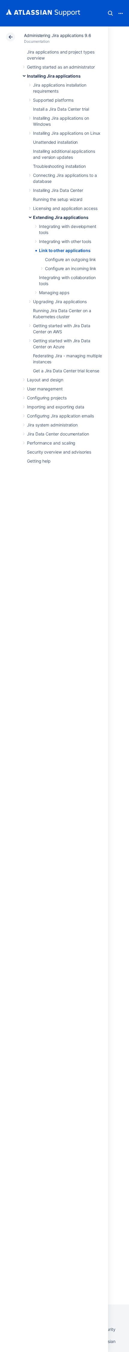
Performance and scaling (51, 442)
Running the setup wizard (57, 199)
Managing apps (54, 292)
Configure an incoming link (70, 268)
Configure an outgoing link (70, 259)
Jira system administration (52, 424)
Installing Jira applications (54, 76)
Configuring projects (47, 397)
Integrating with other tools (65, 241)
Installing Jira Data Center (58, 190)
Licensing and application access (65, 208)
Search (110, 13)
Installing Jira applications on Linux (66, 133)
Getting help (39, 460)
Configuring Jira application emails (60, 415)
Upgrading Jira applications (60, 301)
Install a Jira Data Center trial (61, 109)
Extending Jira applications (60, 217)
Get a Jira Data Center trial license (66, 370)
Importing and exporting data (55, 406)
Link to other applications (65, 250)
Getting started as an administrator (61, 66)
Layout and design (45, 379)
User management (45, 388)
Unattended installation (55, 142)
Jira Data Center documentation (58, 433)
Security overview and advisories (59, 451)
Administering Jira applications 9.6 (57, 35)
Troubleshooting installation (59, 166)
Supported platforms (53, 100)
